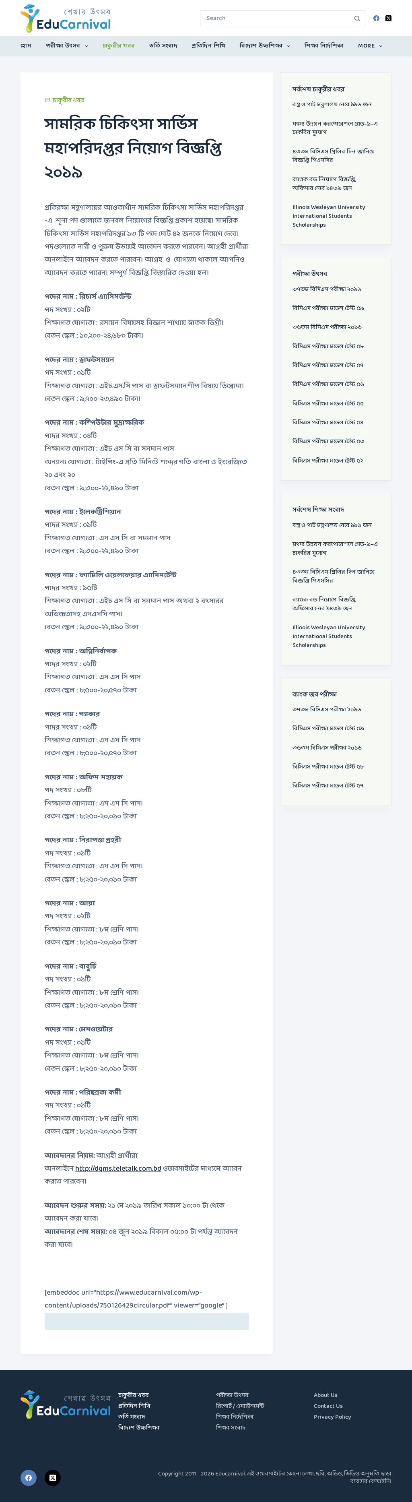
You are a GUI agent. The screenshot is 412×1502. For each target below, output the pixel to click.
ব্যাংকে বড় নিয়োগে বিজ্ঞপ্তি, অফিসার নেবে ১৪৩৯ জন (324, 184)
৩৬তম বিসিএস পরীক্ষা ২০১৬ (327, 327)
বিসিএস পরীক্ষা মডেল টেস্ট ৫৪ (328, 423)
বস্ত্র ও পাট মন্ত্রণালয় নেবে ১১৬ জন (332, 105)
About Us (326, 1395)
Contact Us (328, 1406)
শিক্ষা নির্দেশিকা (324, 46)
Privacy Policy (332, 1417)
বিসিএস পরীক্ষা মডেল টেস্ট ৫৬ (328, 385)
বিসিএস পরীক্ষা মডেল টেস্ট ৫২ (328, 461)
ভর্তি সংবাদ (163, 46)
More (366, 46)
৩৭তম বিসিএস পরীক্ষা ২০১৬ (327, 290)
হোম (26, 46)
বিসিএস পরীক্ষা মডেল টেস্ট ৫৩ (329, 442)
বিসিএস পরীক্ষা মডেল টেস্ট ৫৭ (328, 366)
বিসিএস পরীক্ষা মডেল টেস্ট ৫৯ (328, 309)
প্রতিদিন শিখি (209, 46)
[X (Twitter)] (388, 18)
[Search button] (357, 18)
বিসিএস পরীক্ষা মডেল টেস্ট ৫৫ (328, 404)
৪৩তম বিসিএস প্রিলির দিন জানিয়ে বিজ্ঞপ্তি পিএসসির (334, 156)
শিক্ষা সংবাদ (231, 1428)
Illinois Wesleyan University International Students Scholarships (329, 216)
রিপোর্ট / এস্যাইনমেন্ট (240, 1406)
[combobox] (275, 18)
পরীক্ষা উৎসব (63, 46)
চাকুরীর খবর (119, 46)
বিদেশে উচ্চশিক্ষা (261, 46)
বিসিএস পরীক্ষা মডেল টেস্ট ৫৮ (328, 347)
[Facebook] (376, 18)
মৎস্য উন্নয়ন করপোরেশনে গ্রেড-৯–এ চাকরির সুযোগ (335, 128)
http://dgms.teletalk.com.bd (118, 1169)
